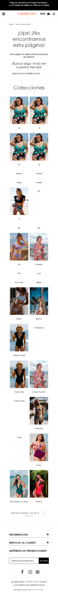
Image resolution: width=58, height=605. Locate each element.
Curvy (38, 465)
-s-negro (38, 182)
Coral (19, 437)
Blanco (39, 319)
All (19, 264)
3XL (19, 228)
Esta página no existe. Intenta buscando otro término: (29, 55)
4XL (38, 228)
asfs (19, 273)
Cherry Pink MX (38, 392)
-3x (39, 164)
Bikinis (19, 319)
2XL (38, 191)
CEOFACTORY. (38, 590)
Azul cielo (19, 282)
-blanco (19, 173)
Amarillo (38, 264)
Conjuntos (39, 428)
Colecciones (19, 401)
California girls (19, 355)
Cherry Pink (19, 392)
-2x (19, 164)
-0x (19, 128)
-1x (39, 128)
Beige (39, 282)
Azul (39, 273)
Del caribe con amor (19, 501)
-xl (19, 219)
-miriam (39, 173)
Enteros (39, 501)
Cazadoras (39, 328)
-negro (19, 182)
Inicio (11, 24)
